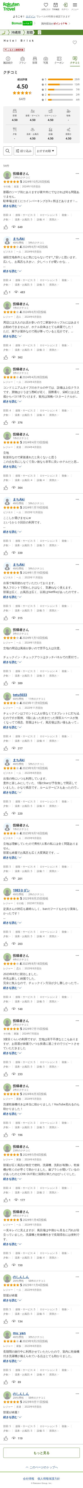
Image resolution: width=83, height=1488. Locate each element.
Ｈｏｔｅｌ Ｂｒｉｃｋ (18, 40)
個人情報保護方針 (48, 1478)
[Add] (75, 42)
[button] (16, 175)
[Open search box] (7, 150)
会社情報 (28, 1478)
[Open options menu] (77, 173)
